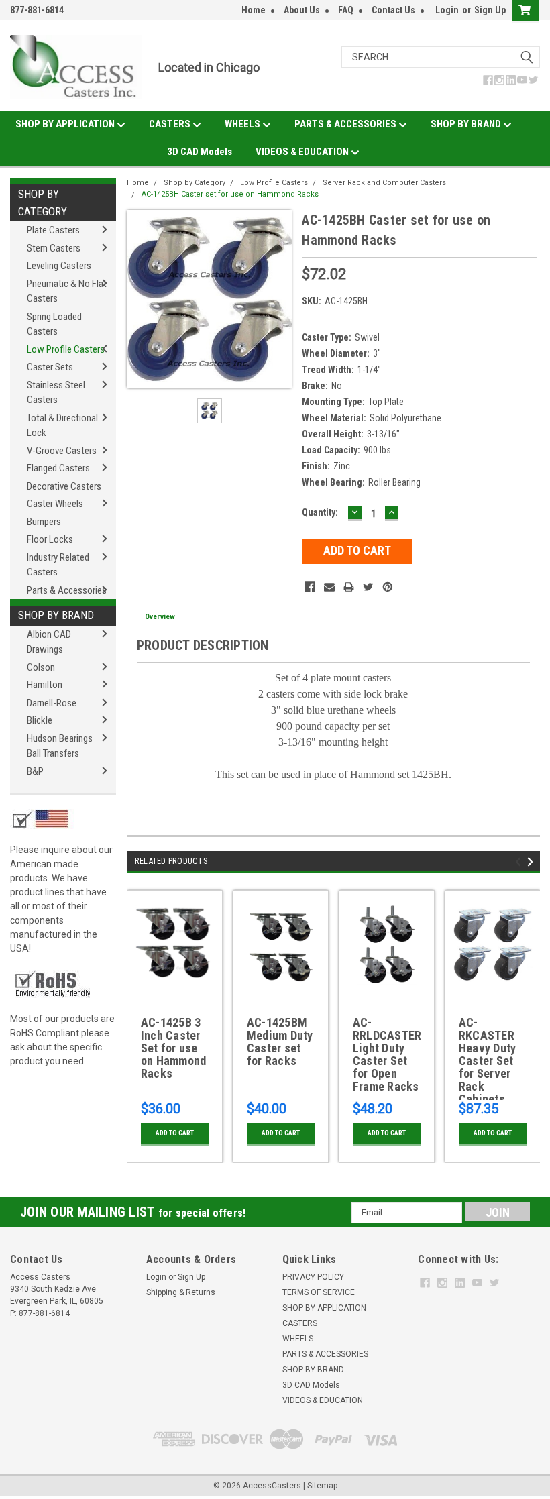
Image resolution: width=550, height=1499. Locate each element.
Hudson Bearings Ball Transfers (60, 746)
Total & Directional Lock (62, 425)
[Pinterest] (387, 586)
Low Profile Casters (66, 349)
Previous (520, 862)
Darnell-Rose (51, 703)
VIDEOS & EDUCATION (303, 152)
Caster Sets (50, 367)
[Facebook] (310, 586)
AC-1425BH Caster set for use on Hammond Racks (230, 194)
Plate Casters (53, 230)
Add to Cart (175, 1133)
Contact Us (393, 10)
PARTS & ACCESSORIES (346, 124)
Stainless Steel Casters (56, 392)
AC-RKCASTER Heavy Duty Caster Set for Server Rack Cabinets (487, 1058)
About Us (302, 10)
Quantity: (320, 512)
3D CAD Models (199, 152)
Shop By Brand (56, 615)
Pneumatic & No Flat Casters (67, 291)
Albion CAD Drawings (49, 642)
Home (253, 10)
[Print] (348, 586)
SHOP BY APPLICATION (66, 124)
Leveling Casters (59, 266)
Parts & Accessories (67, 590)
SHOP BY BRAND (467, 124)
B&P (35, 771)
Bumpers (44, 522)
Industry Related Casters (58, 565)
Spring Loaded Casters (54, 324)
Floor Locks (50, 539)
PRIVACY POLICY (313, 1277)
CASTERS (170, 124)
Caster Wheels (55, 504)
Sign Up (490, 10)
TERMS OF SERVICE (318, 1292)
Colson (41, 667)
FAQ (345, 10)
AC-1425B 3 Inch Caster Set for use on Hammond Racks (174, 1048)
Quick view (174, 987)
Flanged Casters (58, 468)
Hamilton (44, 685)
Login (447, 10)
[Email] (329, 586)
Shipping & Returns (180, 1292)
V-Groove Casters (62, 451)
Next (532, 862)
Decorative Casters (64, 486)
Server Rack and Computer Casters (384, 182)
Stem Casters (53, 248)
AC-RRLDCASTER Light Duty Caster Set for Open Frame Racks (387, 1054)
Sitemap (322, 1485)
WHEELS (243, 124)
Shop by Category (42, 202)
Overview (160, 616)
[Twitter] (368, 586)
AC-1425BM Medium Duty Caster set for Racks (280, 1042)
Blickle (39, 720)
